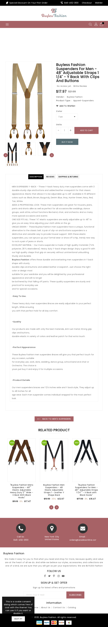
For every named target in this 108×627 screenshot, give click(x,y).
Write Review (80, 86)
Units (59, 125)
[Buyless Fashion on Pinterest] (54, 575)
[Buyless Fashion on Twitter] (49, 575)
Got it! (18, 618)
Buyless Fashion (13, 553)
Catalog (72, 607)
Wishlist (99, 2)
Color (59, 111)
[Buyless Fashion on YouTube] (63, 575)
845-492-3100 (71, 2)
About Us (45, 607)
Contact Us (59, 607)
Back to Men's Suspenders (56, 418)
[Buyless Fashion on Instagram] (58, 575)
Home (42, 46)
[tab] (35, 176)
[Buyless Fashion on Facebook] (44, 575)
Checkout (87, 2)
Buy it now (67, 142)
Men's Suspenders (59, 46)
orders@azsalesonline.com (82, 540)
